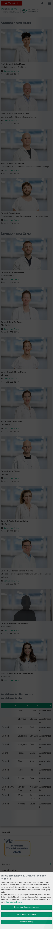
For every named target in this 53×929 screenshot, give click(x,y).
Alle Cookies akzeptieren (26, 915)
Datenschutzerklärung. (14, 902)
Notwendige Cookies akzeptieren (26, 907)
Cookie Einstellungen (27, 922)
